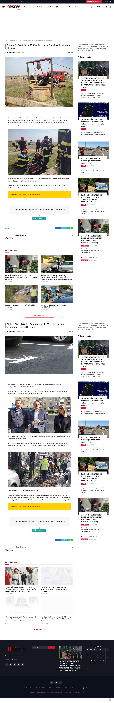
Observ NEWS (79, 692)
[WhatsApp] (3, 123)
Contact (4, 1)
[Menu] (4, 7)
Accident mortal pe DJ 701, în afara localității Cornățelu (20, 306)
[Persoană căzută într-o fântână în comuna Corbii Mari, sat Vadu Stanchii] (39, 107)
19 (94, 660)
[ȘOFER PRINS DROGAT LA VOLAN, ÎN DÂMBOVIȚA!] (57, 294)
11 (90, 657)
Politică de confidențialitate (79, 688)
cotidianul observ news (93, 1)
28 (100, 663)
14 (100, 657)
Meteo (10, 1)
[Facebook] (3, 115)
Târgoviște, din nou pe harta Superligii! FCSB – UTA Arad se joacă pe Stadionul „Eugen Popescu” (56, 589)
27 (97, 663)
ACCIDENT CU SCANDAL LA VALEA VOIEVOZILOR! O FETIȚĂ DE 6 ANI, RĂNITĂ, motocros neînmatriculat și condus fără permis (56, 277)
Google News (36, 194)
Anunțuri (90, 7)
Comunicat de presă (89, 258)
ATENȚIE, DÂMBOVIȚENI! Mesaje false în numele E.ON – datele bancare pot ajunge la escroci (93, 122)
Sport (83, 7)
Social (32, 7)
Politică (69, 7)
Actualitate (49, 7)
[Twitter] (3, 119)
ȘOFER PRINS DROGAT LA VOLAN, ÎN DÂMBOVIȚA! (53, 306)
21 (100, 660)
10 (87, 657)
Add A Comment (39, 315)
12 (94, 657)
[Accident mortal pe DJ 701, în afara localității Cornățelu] (21, 294)
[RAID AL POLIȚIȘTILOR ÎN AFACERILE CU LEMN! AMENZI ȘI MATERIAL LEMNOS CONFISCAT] (93, 187)
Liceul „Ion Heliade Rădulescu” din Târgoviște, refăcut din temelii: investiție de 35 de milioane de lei (56, 619)
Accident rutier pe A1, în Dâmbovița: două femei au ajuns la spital (91, 160)
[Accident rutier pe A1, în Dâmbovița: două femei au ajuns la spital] (93, 150)
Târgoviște (70, 331)
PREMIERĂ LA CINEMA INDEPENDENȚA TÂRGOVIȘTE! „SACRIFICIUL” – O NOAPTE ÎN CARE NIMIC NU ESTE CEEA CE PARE (20, 589)
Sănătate (40, 7)
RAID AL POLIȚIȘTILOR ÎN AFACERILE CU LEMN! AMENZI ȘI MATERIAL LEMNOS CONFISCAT (91, 198)
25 (91, 663)
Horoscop (16, 1)
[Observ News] (14, 7)
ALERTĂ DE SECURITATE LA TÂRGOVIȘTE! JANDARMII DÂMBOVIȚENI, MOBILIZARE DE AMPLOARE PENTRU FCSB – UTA (93, 82)
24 (87, 663)
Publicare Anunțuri (25, 1)
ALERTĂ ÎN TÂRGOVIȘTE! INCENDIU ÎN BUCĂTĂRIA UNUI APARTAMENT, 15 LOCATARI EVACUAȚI (21, 277)
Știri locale (59, 7)
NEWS (98, 7)
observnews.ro (23, 194)
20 (97, 660)
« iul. (87, 668)
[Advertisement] (57, 25)
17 (87, 660)
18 (91, 660)
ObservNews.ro (11, 52)
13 (97, 657)
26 (94, 663)
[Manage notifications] (110, 699)
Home (26, 7)
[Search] (110, 2)
